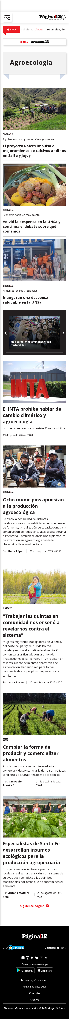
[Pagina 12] (52, 17)
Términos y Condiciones (34, 980)
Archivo (34, 999)
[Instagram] (27, 958)
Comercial (52, 948)
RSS (63, 948)
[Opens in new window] (25, 970)
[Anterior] (6, 333)
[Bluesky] (36, 957)
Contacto (34, 993)
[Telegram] (46, 958)
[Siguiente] (63, 333)
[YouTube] (41, 958)
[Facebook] (23, 958)
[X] (32, 958)
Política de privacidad (34, 986)
